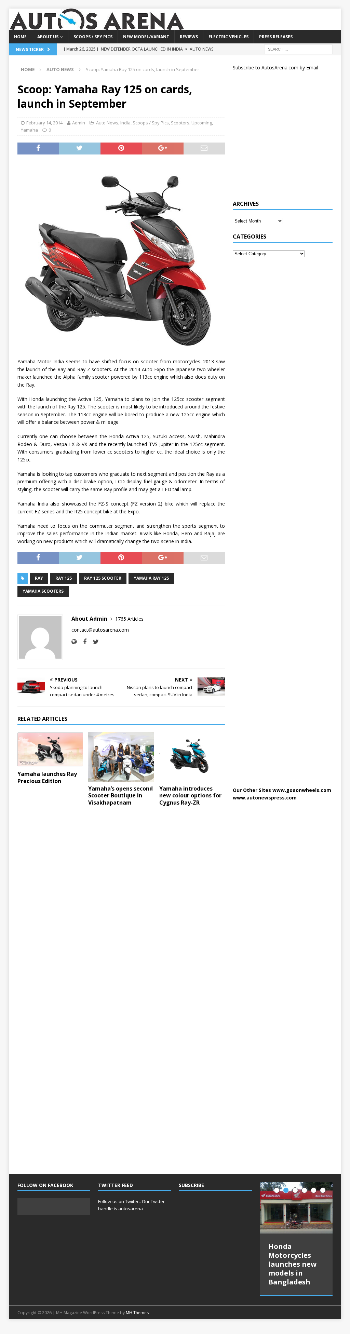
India (125, 123)
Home (20, 37)
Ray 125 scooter (102, 578)
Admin (78, 123)
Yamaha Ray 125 (151, 578)
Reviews (189, 37)
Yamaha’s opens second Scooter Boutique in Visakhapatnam (120, 796)
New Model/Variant (146, 37)
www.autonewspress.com (265, 797)
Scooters (180, 123)
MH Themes (137, 1312)
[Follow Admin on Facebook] (82, 641)
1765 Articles (129, 619)
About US (47, 37)
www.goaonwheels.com (301, 790)
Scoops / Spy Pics (92, 37)
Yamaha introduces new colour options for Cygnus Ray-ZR (190, 796)
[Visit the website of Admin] (74, 641)
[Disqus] (121, 900)
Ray (39, 578)
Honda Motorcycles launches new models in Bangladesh (292, 1264)
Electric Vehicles (228, 37)
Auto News (107, 123)
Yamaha (29, 130)
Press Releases (276, 37)
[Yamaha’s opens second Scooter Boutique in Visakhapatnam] (121, 757)
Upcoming (201, 123)
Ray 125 (63, 578)
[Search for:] (298, 48)
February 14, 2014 (44, 123)
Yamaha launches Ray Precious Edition (47, 777)
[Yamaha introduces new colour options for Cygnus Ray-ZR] (192, 757)
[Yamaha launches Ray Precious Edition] (50, 749)
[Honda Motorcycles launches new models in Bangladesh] (296, 1208)
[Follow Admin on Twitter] (93, 641)
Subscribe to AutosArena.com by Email (275, 67)
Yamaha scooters (43, 591)
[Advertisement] (284, 138)
